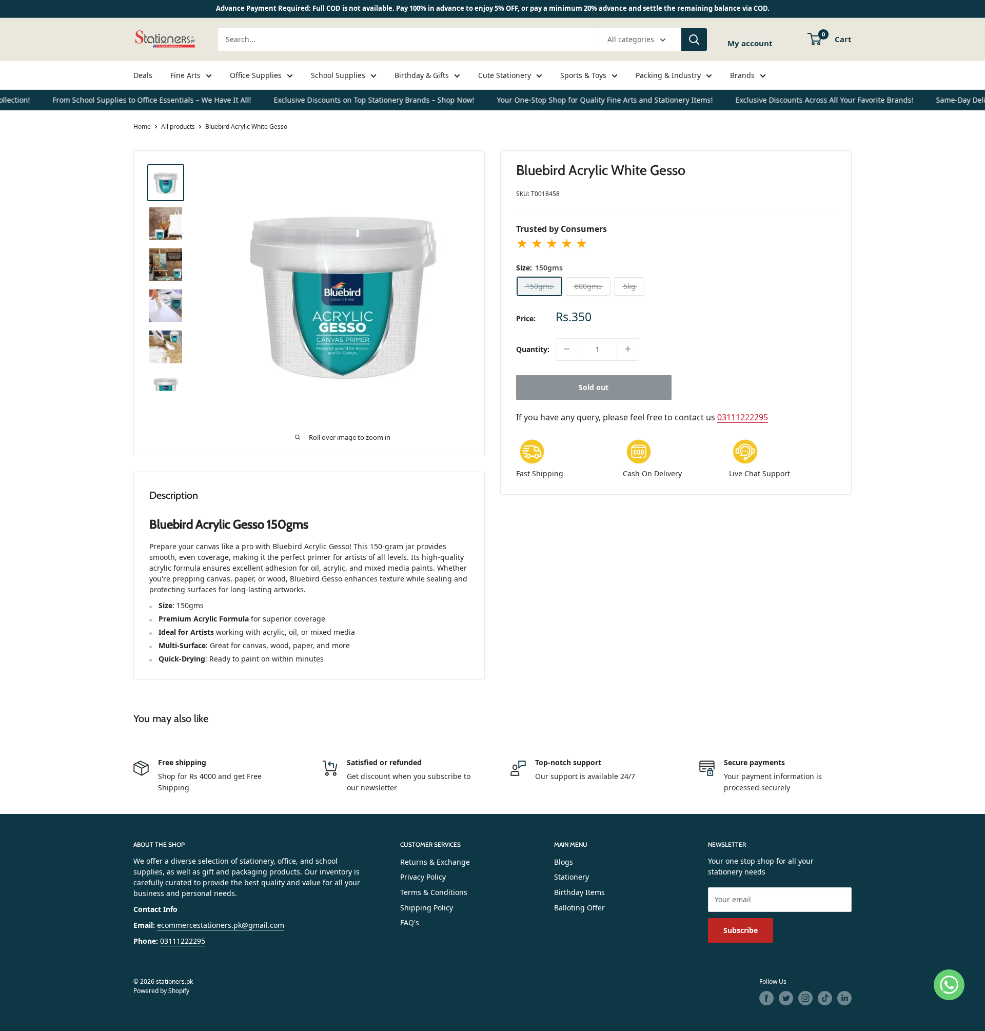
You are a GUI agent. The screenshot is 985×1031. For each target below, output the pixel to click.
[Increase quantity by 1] (628, 349)
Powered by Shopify (161, 990)
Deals (142, 75)
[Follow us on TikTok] (825, 998)
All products (178, 126)
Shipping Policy (426, 907)
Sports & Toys (583, 75)
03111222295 (742, 416)
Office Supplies (256, 75)
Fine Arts (185, 75)
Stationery (571, 877)
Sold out (593, 387)
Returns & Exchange (435, 862)
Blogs (563, 862)
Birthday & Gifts (422, 75)
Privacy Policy (423, 877)
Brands (742, 75)
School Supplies (338, 75)
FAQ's (409, 922)
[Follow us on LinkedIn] (844, 998)
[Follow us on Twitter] (786, 998)
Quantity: (532, 349)
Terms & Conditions (433, 892)
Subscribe (740, 930)
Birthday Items (579, 892)
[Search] (694, 39)
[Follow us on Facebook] (766, 998)
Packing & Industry (668, 75)
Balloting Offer (579, 907)
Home (142, 126)
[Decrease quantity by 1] (567, 349)
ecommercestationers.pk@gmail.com (220, 925)
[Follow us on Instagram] (805, 998)
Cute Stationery (504, 75)
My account (750, 42)
